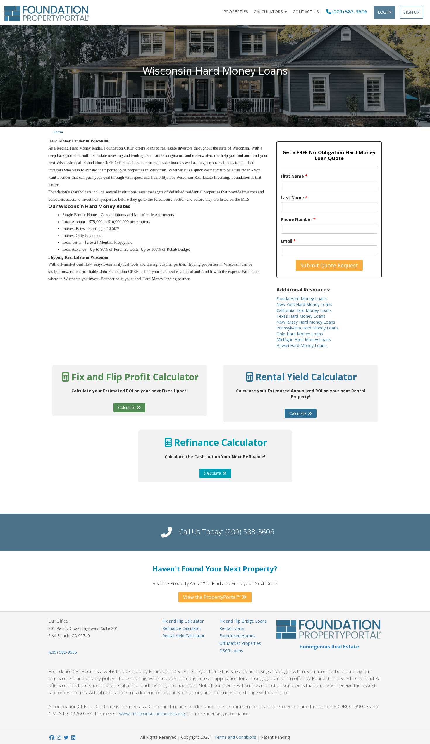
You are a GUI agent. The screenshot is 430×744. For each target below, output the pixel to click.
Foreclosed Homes (237, 635)
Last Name (294, 197)
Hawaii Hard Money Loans (301, 345)
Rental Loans (231, 628)
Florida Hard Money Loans (301, 298)
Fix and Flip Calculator (183, 621)
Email (288, 241)
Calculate (127, 407)
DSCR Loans (231, 650)
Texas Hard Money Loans (300, 316)
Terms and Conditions (235, 737)
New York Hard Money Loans (304, 304)
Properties (235, 11)
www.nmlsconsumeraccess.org (152, 713)
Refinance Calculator (181, 628)
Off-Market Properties (240, 643)
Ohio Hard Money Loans (299, 333)
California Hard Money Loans (304, 310)
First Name (294, 176)
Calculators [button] (269, 11)
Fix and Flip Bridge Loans (243, 621)
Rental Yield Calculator (183, 635)
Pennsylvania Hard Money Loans (307, 328)
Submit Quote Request (329, 265)
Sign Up (411, 12)
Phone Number (298, 219)
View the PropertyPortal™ (212, 597)
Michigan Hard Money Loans (303, 339)
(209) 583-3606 (349, 12)
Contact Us (306, 11)
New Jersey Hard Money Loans (305, 322)
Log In (385, 12)
